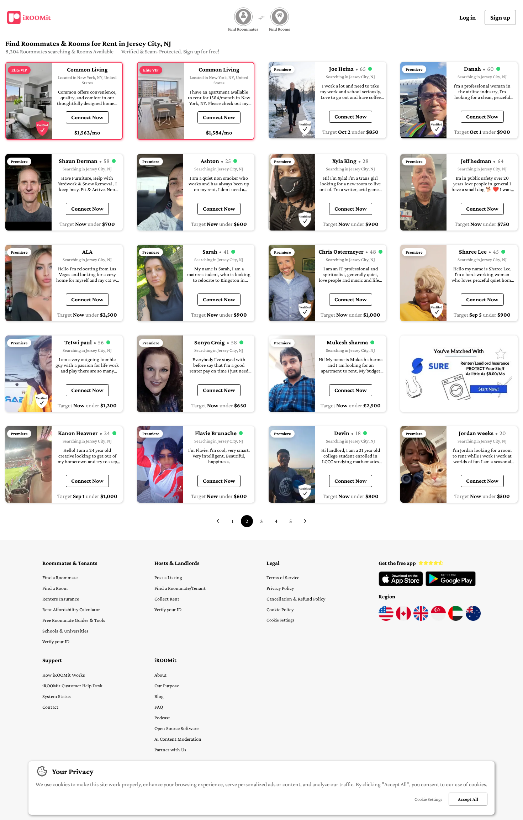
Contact (50, 707)
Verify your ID (55, 641)
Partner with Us (170, 749)
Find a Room (55, 588)
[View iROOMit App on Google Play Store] (451, 584)
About (160, 675)
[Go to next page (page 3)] (305, 521)
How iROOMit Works (63, 675)
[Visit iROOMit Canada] (403, 619)
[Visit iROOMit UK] (420, 619)
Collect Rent (166, 599)
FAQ (158, 707)
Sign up (500, 17)
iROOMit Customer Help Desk (72, 685)
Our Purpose (166, 685)
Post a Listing (168, 577)
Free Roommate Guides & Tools (73, 620)
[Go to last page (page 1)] (218, 521)
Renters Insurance (60, 599)
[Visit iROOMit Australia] (473, 619)
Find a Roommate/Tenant (180, 588)
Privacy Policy (280, 588)
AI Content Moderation (177, 739)
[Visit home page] (29, 17)
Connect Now (87, 117)
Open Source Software (176, 728)
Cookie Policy (280, 609)
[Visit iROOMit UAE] (455, 619)
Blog (159, 696)
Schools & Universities (65, 631)
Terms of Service (282, 577)
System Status (56, 696)
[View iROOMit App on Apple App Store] (401, 584)
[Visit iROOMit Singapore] (438, 619)
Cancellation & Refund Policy (295, 599)
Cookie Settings (280, 620)
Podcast (162, 717)
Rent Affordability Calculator (71, 609)
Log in (467, 17)
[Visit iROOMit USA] (386, 619)
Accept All (468, 799)
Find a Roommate (60, 577)
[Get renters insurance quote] (459, 373)
